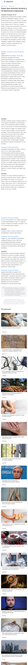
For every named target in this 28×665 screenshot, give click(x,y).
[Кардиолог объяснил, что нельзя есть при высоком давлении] (14, 585)
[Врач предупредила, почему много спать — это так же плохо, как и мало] (14, 628)
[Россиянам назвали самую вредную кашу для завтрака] (14, 541)
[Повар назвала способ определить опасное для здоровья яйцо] (14, 519)
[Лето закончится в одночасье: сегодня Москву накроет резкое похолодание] (14, 650)
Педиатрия (11, 6)
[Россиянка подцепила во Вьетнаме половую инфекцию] (14, 454)
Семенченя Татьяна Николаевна (15, 51)
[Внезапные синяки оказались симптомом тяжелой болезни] (14, 432)
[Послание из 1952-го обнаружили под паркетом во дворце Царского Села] (14, 345)
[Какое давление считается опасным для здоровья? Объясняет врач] (14, 367)
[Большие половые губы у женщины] (14, 323)
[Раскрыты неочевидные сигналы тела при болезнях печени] (14, 410)
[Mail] (4, 1)
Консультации (4, 6)
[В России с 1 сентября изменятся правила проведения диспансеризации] (14, 563)
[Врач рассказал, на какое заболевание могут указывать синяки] (14, 497)
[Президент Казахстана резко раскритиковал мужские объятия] (14, 476)
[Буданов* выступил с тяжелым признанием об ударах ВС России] (14, 607)
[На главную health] (9, 1)
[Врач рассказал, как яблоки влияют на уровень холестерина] (14, 388)
